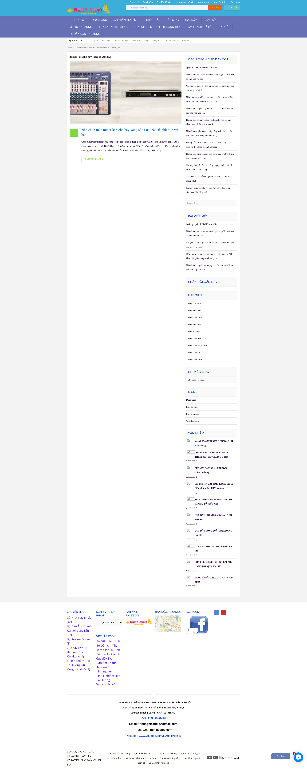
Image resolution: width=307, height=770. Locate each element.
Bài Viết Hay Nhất (79, 617)
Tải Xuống (74, 665)
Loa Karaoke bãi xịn (184, 2)
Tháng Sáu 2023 (193, 310)
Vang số (210, 20)
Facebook (235, 2)
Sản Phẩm (148, 2)
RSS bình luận (192, 414)
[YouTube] (223, 612)
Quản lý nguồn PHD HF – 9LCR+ (201, 67)
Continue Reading (94, 159)
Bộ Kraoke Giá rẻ (78, 639)
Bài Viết (224, 27)
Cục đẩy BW (75, 648)
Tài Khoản (152, 20)
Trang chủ (134, 2)
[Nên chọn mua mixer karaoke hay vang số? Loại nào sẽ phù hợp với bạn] (125, 92)
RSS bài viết (191, 407)
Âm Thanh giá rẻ (199, 27)
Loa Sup (139, 27)
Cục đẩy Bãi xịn (164, 2)
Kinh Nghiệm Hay (108, 676)
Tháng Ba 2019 (193, 331)
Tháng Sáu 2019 (193, 324)
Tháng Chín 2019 (194, 317)
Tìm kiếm (215, 7)
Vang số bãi (203, 2)
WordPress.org (192, 421)
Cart (233, 7)
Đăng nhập (191, 400)
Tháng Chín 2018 (194, 360)
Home (69, 47)
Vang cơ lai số (76, 669)
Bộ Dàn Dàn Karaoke (85, 34)
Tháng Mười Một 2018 (196, 345)
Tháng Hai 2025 (193, 303)
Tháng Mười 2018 (194, 352)
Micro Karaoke (81, 27)
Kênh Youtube (220, 2)
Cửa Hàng (100, 20)
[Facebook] (216, 612)
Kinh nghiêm (75, 661)
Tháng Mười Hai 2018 (196, 338)
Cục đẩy (191, 20)
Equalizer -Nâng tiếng (166, 27)
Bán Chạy (173, 20)
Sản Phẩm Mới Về (124, 20)
